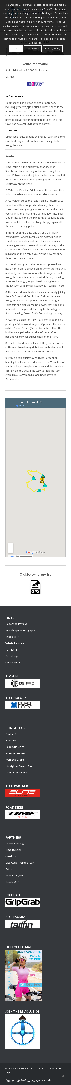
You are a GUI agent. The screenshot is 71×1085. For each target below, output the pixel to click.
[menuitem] (10, 1080)
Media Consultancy (16, 772)
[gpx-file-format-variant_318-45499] (35, 587)
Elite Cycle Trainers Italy (19, 862)
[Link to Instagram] (63, 1076)
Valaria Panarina (14, 643)
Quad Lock (11, 856)
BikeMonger (12, 656)
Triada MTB (12, 636)
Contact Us (11, 734)
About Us (10, 740)
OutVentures (13, 662)
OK (16, 48)
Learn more (33, 48)
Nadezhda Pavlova (16, 624)
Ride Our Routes (15, 753)
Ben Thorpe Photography (20, 630)
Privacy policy (52, 48)
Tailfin (8, 869)
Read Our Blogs (14, 746)
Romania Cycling (14, 875)
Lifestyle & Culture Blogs (20, 766)
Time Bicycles (13, 849)
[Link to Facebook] (57, 1076)
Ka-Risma (11, 649)
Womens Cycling (15, 759)
